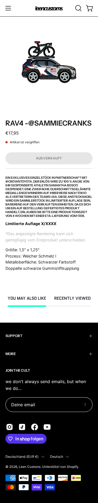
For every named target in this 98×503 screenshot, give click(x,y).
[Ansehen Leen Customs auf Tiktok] (22, 427)
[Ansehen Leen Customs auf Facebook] (34, 427)
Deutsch (56, 456)
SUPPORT (14, 336)
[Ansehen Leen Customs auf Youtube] (47, 427)
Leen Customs (30, 467)
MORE (10, 354)
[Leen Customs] (49, 8)
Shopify (72, 467)
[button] (78, 8)
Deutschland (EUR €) (22, 456)
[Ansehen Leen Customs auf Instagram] (9, 427)
